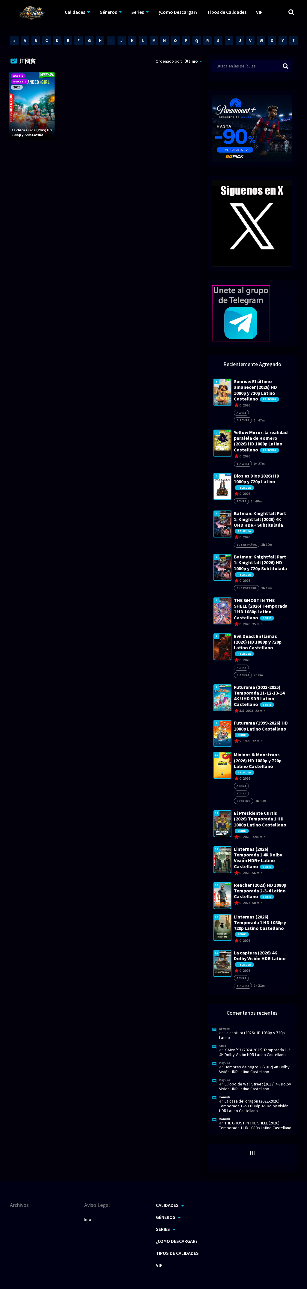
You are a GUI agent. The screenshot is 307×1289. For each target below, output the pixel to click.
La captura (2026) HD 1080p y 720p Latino (252, 1035)
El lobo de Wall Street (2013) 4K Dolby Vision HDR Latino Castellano (255, 1086)
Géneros (108, 12)
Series (137, 12)
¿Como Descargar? (178, 12)
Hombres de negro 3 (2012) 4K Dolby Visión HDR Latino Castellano (254, 1069)
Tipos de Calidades (226, 12)
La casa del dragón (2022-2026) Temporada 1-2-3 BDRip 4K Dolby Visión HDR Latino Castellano (253, 1105)
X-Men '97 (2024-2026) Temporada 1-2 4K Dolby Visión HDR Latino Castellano (254, 1052)
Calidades (75, 12)
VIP (259, 12)
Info (87, 1219)
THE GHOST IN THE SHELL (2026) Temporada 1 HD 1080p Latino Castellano (255, 1125)
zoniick (224, 1097)
